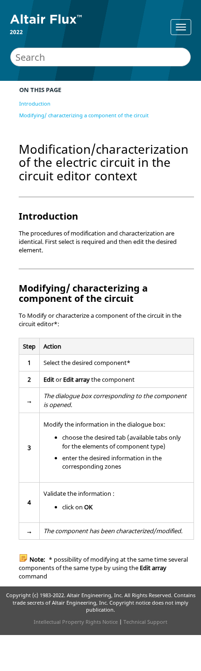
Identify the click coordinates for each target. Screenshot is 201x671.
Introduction (34, 103)
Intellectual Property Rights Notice (76, 621)
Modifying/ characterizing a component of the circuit (84, 115)
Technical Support (145, 621)
